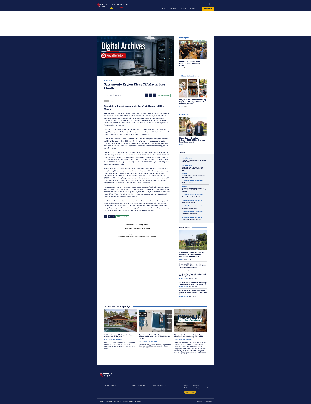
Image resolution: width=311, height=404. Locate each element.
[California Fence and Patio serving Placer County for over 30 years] (120, 320)
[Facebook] (146, 95)
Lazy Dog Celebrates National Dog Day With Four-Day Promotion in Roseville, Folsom (192, 102)
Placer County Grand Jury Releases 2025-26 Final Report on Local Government (192, 140)
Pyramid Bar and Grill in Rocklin (191, 197)
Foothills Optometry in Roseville (191, 219)
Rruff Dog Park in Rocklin (189, 213)
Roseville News (187, 158)
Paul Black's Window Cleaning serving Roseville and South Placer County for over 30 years (154, 336)
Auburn (181, 67)
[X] (150, 95)
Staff (110, 95)
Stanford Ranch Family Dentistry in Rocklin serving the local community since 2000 (189, 336)
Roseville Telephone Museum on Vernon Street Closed (194, 160)
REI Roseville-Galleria (188, 202)
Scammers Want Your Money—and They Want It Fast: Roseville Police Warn (192, 168)
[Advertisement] (155, 23)
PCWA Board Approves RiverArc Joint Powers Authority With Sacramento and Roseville (194, 190)
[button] (209, 4)
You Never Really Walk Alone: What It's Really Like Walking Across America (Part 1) (193, 292)
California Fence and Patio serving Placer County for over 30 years (118, 336)
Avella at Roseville (187, 183)
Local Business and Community (192, 180)
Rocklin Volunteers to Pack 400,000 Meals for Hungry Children (189, 63)
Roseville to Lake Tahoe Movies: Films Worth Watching (193, 176)
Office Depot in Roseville (189, 208)
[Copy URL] (154, 95)
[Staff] (105, 95)
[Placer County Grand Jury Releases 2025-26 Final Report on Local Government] (193, 126)
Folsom (181, 106)
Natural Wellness (183, 278)
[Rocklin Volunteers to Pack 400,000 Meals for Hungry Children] (193, 49)
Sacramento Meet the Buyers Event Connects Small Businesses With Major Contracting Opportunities (192, 265)
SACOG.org (112, 101)
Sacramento (109, 80)
